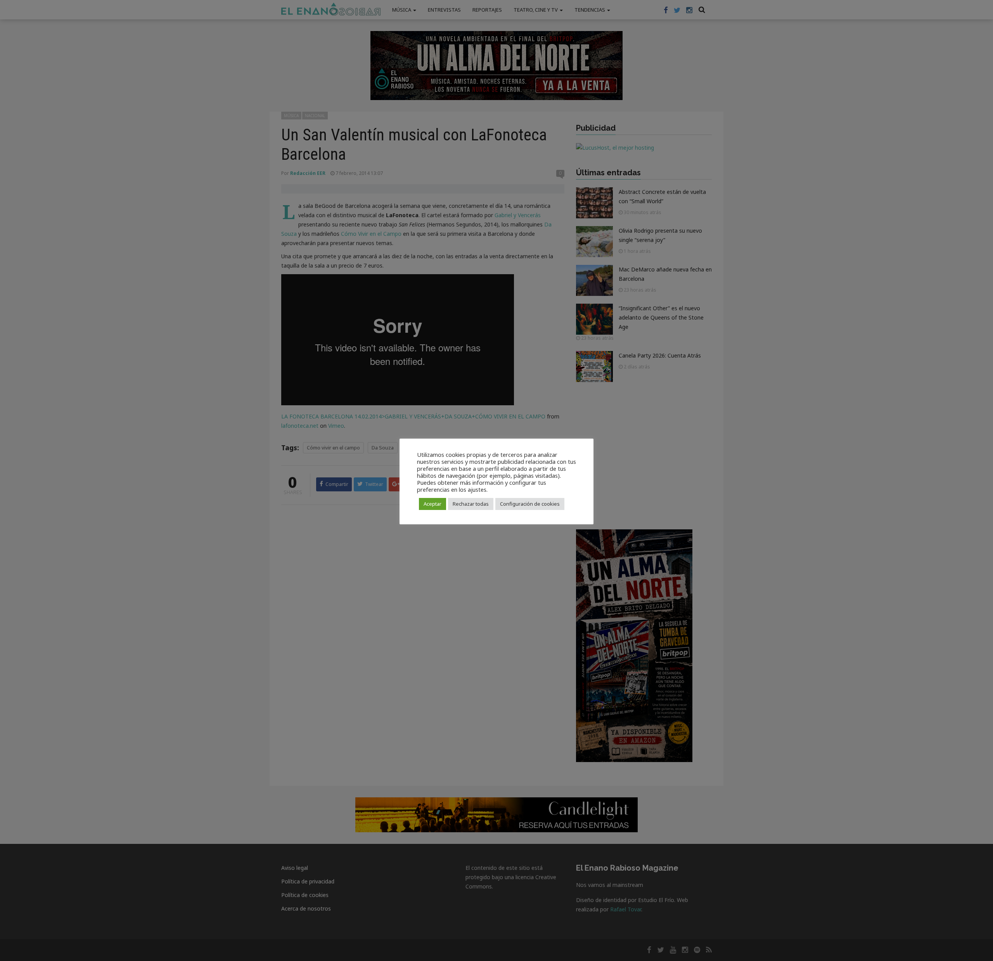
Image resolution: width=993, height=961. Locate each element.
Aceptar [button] (432, 503)
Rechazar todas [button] (471, 503)
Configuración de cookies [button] (530, 503)
